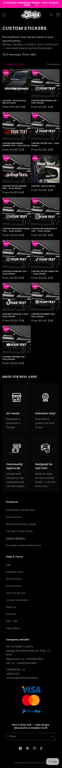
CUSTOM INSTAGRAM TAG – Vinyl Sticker (44, 101)
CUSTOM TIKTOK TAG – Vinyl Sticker (45, 144)
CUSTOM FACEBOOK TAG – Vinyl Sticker (15, 272)
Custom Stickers (15, 538)
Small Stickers (14, 517)
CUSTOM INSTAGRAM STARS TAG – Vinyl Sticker (16, 229)
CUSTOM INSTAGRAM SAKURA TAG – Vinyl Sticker (16, 144)
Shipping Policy (15, 572)
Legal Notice (13, 628)
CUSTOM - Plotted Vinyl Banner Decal (14, 101)
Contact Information (17, 600)
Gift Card (11, 614)
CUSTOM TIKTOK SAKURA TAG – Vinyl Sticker (14, 187)
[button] (3, 14)
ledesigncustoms (27, 763)
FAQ (8, 565)
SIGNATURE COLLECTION (20, 510)
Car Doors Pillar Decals (19, 531)
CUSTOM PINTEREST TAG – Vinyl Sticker (43, 315)
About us (11, 607)
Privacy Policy (14, 586)
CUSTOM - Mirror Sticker (43, 186)
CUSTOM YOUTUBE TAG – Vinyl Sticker (14, 358)
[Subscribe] (52, 736)
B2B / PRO (12, 621)
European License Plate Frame (23, 545)
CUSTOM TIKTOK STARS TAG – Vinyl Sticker (44, 272)
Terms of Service (15, 593)
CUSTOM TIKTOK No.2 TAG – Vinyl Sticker (15, 315)
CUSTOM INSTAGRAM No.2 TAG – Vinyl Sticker (44, 229)
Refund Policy (14, 579)
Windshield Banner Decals (21, 524)
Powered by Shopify (40, 763)
